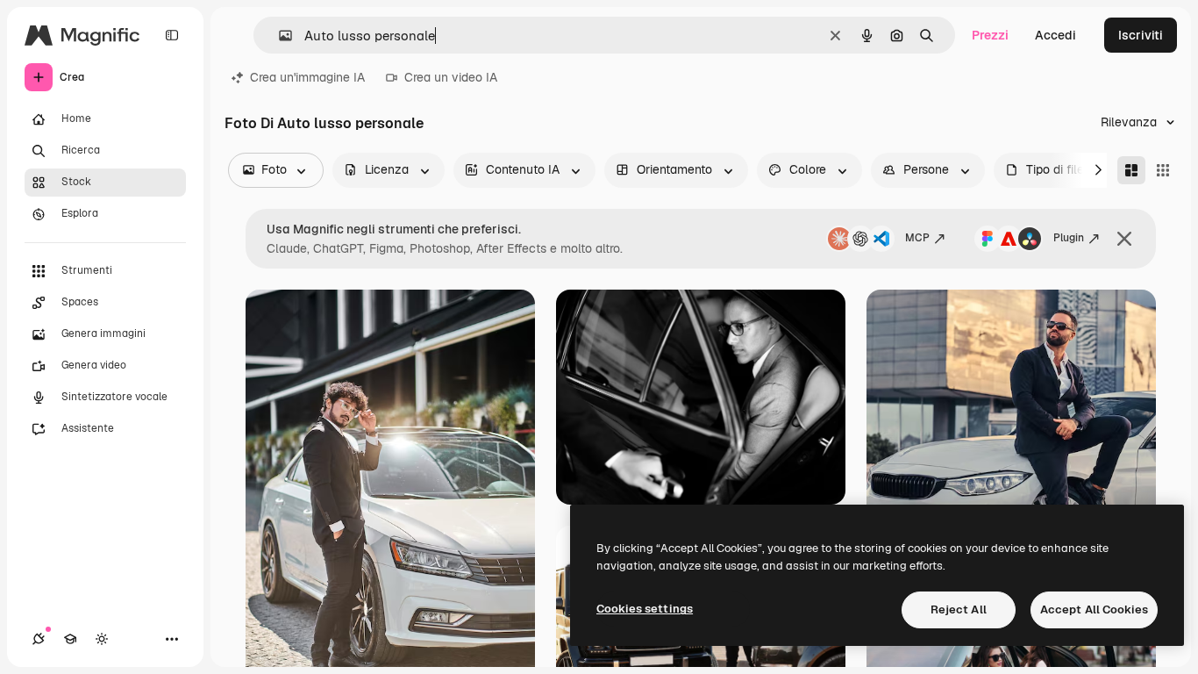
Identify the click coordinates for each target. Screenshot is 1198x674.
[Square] (1163, 170)
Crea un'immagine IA (307, 77)
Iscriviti (1140, 35)
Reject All (959, 609)
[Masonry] (1131, 170)
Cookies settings (644, 608)
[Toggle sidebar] (172, 35)
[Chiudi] (1124, 238)
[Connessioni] (39, 639)
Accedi (1055, 35)
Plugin (1068, 238)
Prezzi (990, 35)
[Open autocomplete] (278, 35)
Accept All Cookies (1094, 609)
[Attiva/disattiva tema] (102, 639)
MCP (917, 238)
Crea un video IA (450, 77)
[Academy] (70, 639)
